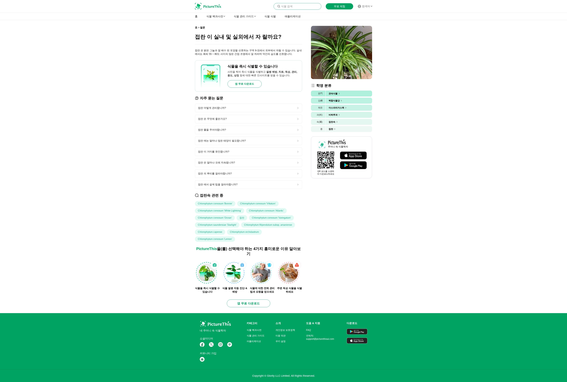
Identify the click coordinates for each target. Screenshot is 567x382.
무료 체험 (339, 6)
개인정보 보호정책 (285, 330)
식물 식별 (270, 16)
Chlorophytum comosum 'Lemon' (215, 239)
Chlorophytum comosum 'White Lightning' (219, 210)
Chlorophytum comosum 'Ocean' (215, 217)
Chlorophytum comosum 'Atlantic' (266, 210)
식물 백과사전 (254, 330)
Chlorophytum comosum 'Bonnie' (215, 203)
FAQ (308, 330)
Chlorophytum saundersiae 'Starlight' (217, 225)
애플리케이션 (293, 16)
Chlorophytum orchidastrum (244, 232)
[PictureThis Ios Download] (353, 156)
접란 (241, 217)
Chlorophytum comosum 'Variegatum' (271, 217)
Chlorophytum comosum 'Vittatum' (258, 203)
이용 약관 (281, 335)
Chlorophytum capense (210, 232)
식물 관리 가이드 (255, 335)
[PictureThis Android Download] (353, 165)
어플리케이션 (254, 341)
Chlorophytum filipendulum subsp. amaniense (268, 225)
